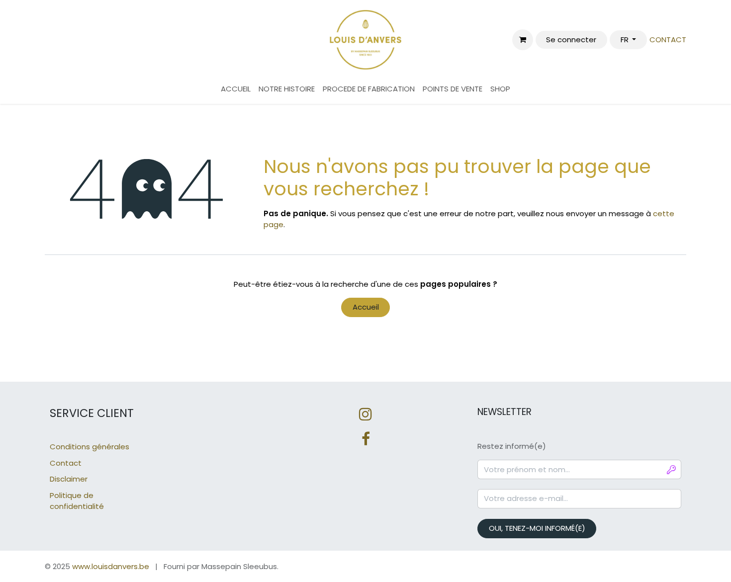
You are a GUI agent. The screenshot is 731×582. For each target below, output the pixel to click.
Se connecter (571, 39)
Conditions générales (89, 446)
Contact (66, 463)
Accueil (366, 307)
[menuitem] (236, 89)
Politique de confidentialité (77, 501)
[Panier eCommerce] (522, 39)
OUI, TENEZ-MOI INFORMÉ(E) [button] (537, 528)
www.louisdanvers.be (110, 566)
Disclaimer (69, 479)
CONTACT (667, 39)
